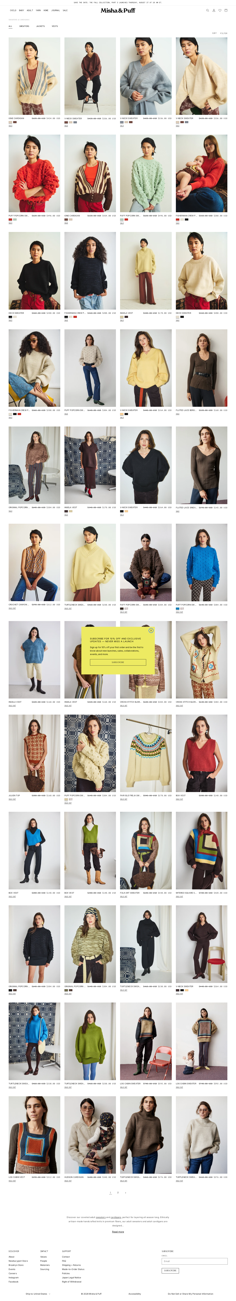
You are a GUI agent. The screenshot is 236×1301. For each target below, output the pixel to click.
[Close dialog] (151, 630)
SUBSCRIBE (118, 662)
